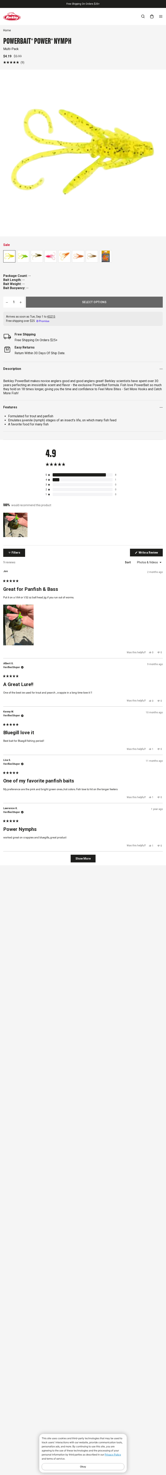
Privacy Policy (113, 1454)
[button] (13, 62)
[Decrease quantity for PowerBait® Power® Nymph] (7, 302)
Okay (83, 1466)
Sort (128, 562)
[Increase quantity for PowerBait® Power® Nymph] (21, 302)
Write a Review (150, 553)
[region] (15, 525)
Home (7, 30)
